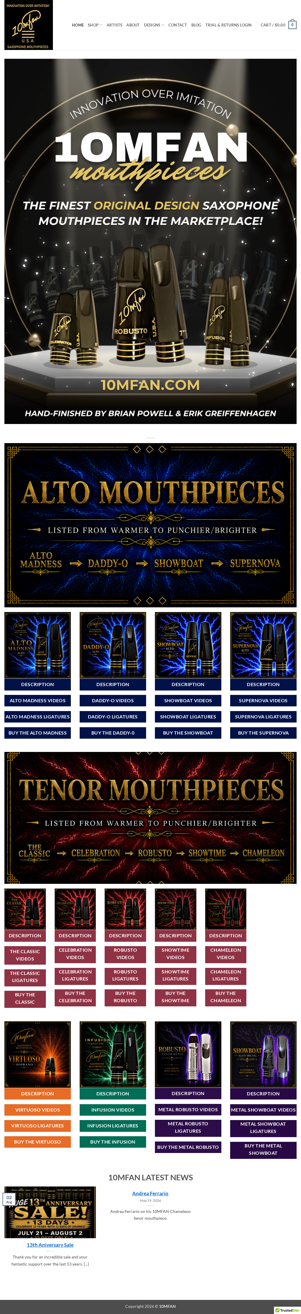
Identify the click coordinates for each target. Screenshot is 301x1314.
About (133, 25)
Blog (196, 25)
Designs (152, 25)
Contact (177, 25)
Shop (93, 25)
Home (78, 25)
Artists (115, 25)
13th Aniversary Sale (50, 1245)
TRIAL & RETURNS (222, 25)
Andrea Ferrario (150, 1193)
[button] (246, 25)
